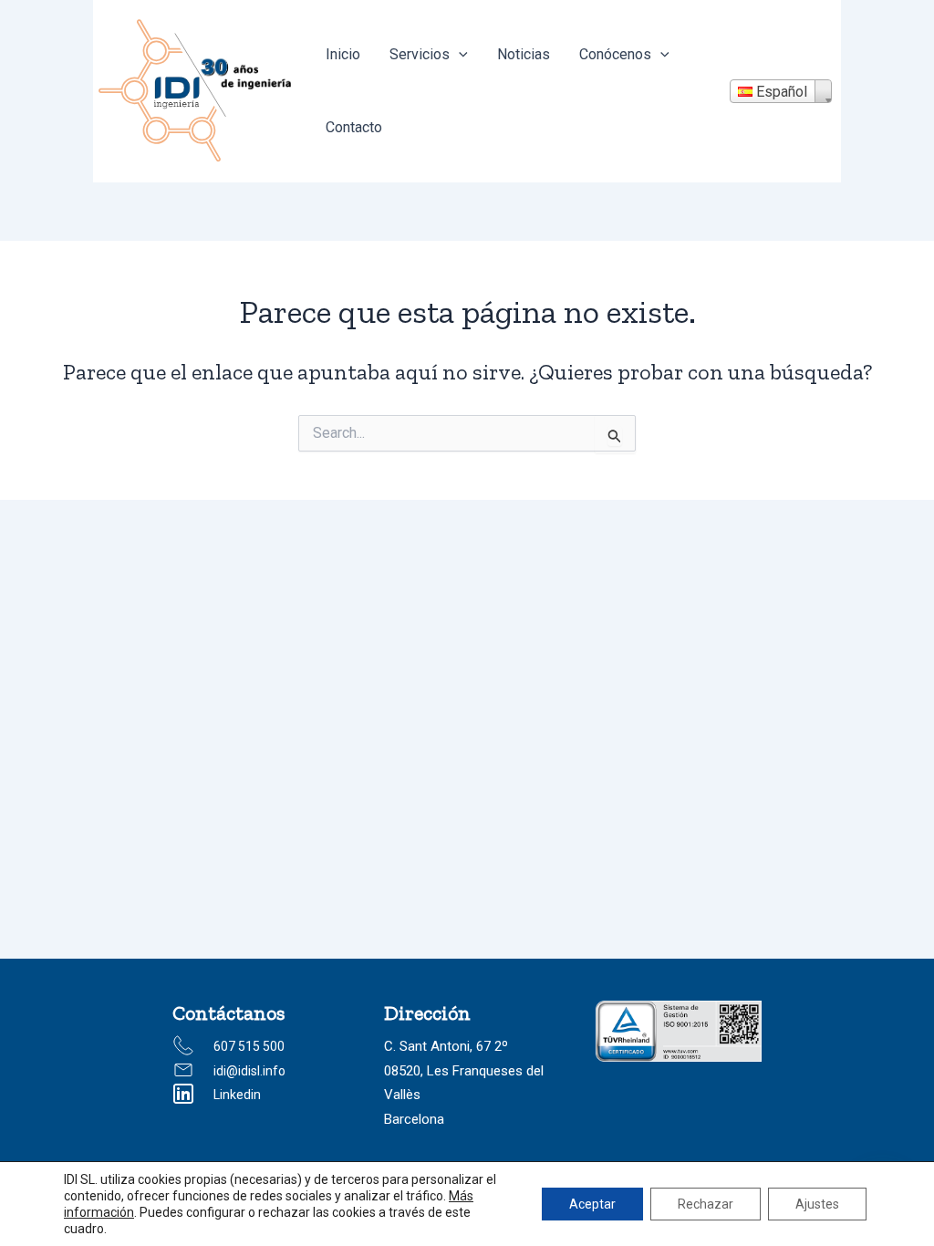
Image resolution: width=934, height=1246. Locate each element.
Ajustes (817, 1204)
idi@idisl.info (249, 1071)
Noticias (523, 54)
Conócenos (615, 54)
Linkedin (237, 1094)
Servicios (419, 54)
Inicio (343, 54)
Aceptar (592, 1204)
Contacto (354, 127)
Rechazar (705, 1204)
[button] (459, 54)
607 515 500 (249, 1046)
